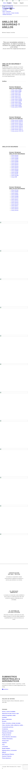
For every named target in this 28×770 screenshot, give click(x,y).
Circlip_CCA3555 (14, 158)
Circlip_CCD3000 (14, 160)
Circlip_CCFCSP (14, 173)
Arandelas (4, 717)
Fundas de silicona (6, 735)
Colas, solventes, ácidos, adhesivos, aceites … (13, 725)
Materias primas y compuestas (9, 750)
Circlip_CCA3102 (14, 201)
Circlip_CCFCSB (14, 172)
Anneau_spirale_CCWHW (16, 100)
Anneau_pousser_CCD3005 (17, 124)
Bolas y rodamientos (7, 719)
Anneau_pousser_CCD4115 (17, 129)
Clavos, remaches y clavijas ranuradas (11, 723)
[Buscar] (3, 3)
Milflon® (4, 752)
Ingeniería (4, 742)
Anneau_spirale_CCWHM (16, 99)
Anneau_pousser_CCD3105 (17, 126)
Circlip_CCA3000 (14, 191)
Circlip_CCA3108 (14, 204)
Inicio (3, 744)
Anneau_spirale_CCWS (16, 102)
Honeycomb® (5, 740)
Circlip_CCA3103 (14, 202)
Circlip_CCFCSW (14, 175)
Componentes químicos (7, 727)
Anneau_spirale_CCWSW (16, 107)
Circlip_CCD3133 (14, 167)
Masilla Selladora (6, 748)
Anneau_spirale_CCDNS (16, 91)
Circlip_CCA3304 (14, 157)
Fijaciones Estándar (6, 733)
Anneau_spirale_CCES (16, 94)
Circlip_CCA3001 (14, 193)
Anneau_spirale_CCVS (16, 97)
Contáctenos (5, 689)
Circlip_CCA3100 (14, 198)
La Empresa (5, 746)
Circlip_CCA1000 (14, 190)
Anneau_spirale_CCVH (16, 96)
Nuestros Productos (6, 756)
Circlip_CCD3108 (14, 166)
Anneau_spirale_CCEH (16, 93)
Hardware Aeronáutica (7, 738)
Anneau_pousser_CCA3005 (17, 120)
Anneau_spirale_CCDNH (16, 90)
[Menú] (10, 9)
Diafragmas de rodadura (7, 731)
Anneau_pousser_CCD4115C (17, 131)
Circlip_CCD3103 (14, 164)
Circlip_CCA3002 (14, 194)
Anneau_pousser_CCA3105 (17, 121)
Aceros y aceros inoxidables (8, 711)
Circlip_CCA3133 (14, 207)
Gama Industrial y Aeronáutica (9, 736)
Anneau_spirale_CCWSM (16, 103)
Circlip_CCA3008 (14, 196)
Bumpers (4, 721)
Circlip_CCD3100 (14, 163)
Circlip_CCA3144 (14, 208)
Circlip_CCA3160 (14, 155)
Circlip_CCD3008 (14, 161)
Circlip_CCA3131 (14, 205)
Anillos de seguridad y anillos (9, 715)
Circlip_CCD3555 (14, 170)
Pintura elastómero (6, 758)
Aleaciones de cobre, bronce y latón (10, 713)
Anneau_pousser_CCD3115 (17, 128)
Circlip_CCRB (14, 177)
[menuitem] (3, 3)
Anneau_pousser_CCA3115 (17, 123)
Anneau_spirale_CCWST (16, 105)
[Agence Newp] (24, 767)
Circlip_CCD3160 (14, 169)
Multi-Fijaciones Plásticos (8, 754)
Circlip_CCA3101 (14, 199)
